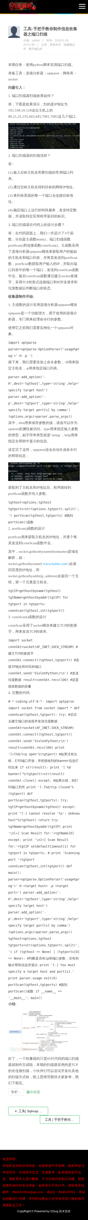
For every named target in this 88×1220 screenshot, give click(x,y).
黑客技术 (55, 44)
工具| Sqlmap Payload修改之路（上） (31, 1111)
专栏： (16, 1092)
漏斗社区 (33, 1092)
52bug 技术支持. (60, 1211)
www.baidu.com (55, 564)
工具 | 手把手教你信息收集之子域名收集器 (62, 1119)
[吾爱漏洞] (28, 7)
